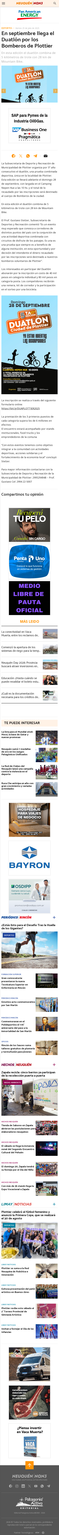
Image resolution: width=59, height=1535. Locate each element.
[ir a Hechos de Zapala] (16, 1064)
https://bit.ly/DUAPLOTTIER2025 (20, 408)
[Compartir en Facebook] (13, 156)
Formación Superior (11, 974)
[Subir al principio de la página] (29, 1465)
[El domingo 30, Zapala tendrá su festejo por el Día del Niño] (47, 1163)
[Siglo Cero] (43, 1532)
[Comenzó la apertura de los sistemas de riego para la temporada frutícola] (50, 645)
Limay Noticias (8, 1264)
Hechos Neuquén (9, 1121)
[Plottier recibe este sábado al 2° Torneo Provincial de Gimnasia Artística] (47, 1304)
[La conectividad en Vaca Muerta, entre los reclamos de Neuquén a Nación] (50, 629)
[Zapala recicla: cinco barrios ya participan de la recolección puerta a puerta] (29, 1079)
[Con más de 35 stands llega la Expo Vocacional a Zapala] (47, 1182)
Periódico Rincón (9, 998)
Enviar (45, 156)
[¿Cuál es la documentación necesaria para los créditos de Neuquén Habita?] (50, 691)
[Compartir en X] (21, 156)
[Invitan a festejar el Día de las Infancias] (47, 1325)
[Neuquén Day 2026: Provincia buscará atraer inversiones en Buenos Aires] (50, 660)
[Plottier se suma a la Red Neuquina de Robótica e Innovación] (47, 1264)
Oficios (4, 1041)
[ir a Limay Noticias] (16, 1204)
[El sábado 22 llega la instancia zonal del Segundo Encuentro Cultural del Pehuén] (47, 1142)
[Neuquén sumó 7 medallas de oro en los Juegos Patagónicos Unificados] (47, 748)
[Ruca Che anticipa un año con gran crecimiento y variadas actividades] (47, 783)
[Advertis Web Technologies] (38, 1532)
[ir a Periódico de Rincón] (16, 917)
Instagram (17, 1487)
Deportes (6, 28)
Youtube (36, 1487)
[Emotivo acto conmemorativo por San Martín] (47, 998)
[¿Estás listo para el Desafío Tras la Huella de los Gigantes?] (29, 932)
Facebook (10, 1487)
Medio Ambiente (12, 1082)
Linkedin (23, 1487)
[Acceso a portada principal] (29, 3)
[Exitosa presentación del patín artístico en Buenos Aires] (47, 1285)
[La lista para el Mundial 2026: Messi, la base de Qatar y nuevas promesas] (47, 731)
